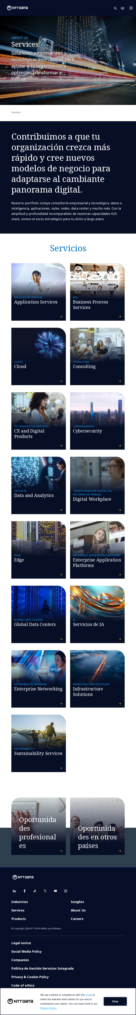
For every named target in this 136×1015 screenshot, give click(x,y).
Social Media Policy (26, 951)
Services (17, 910)
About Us (78, 910)
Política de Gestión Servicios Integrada (42, 968)
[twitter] (45, 891)
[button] (117, 8)
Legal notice (21, 943)
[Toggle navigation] (132, 8)
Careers (77, 919)
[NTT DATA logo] (14, 8)
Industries (19, 902)
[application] (68, 1001)
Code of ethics (23, 985)
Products (18, 919)
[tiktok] (35, 891)
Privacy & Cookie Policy (30, 977)
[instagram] (66, 891)
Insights (77, 902)
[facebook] (25, 891)
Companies (20, 960)
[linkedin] (14, 891)
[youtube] (55, 891)
